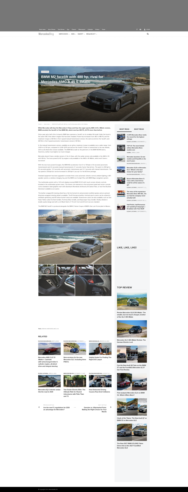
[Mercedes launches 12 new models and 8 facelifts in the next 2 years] (121, 159)
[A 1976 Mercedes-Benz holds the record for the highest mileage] (121, 137)
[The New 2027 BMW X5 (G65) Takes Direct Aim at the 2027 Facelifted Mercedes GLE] (132, 432)
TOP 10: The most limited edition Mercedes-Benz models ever (135, 148)
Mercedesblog (94, 341)
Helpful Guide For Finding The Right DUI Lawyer (100, 358)
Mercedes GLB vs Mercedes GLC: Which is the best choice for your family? (136, 170)
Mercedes (63, 34)
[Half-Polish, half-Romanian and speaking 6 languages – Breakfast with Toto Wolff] (121, 206)
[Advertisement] (94, 13)
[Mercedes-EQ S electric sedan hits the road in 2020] (49, 381)
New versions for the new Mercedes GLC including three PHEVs (75, 360)
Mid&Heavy (91, 34)
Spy (68, 29)
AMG (73, 34)
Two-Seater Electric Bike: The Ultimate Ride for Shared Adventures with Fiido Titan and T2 (74, 393)
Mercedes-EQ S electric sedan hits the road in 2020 (49, 391)
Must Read (139, 129)
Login (148, 29)
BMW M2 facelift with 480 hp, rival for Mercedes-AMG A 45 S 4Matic (70, 124)
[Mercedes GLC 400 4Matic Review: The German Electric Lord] (132, 329)
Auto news (42, 29)
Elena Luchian (43, 373)
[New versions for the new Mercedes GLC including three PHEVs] (75, 349)
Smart (80, 34)
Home (40, 124)
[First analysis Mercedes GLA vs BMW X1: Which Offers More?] (132, 381)
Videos (97, 29)
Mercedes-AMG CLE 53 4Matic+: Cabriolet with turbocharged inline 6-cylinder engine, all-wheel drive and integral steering (48, 362)
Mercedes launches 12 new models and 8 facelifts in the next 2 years (136, 159)
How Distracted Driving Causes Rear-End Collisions (99, 391)
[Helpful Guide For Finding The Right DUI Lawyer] (100, 349)
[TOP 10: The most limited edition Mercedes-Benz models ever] (121, 148)
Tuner (103, 29)
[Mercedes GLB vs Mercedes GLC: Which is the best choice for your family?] (121, 170)
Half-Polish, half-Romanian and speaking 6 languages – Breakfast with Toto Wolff (136, 207)
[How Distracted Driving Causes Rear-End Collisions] (100, 381)
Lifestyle (90, 29)
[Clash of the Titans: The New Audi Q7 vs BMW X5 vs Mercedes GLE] (132, 407)
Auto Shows (51, 29)
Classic (74, 29)
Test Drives (61, 29)
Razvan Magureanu (47, 85)
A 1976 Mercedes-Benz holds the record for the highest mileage (137, 137)
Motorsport (82, 29)
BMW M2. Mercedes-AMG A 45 (50, 328)
